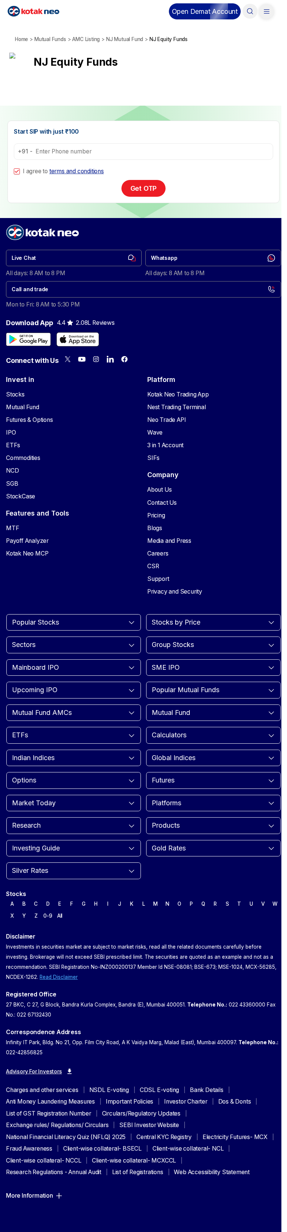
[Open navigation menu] (266, 11)
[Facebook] (124, 359)
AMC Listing (86, 39)
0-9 (47, 916)
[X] (67, 359)
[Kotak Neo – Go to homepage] (33, 11)
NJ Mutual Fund (124, 39)
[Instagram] (96, 359)
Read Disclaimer (59, 977)
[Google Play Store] (28, 339)
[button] (205, 11)
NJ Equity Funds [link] (168, 39)
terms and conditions (76, 171)
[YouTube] (82, 359)
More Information (29, 1195)
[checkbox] (17, 171)
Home (21, 39)
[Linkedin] (110, 359)
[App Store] (77, 339)
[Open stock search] (250, 11)
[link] (74, 258)
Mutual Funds (50, 39)
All (59, 916)
